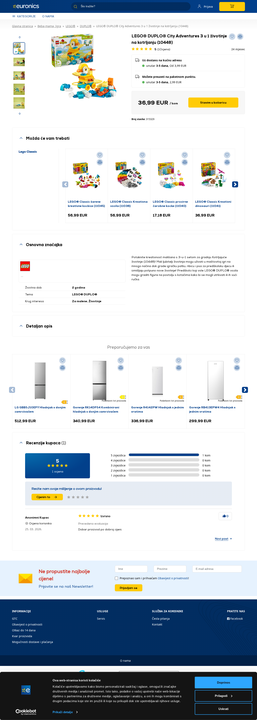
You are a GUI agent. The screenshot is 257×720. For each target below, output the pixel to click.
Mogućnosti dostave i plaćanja (32, 642)
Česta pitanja (161, 618)
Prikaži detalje (63, 712)
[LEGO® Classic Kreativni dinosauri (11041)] (214, 175)
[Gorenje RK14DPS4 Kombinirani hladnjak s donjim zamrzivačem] (99, 381)
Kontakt (157, 624)
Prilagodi (221, 695)
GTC (14, 618)
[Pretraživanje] (186, 7)
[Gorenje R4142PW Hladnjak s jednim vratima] (157, 381)
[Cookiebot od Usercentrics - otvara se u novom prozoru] (26, 712)
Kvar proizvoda (22, 636)
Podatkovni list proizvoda (114, 400)
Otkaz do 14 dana (24, 630)
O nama (48, 16)
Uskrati (223, 709)
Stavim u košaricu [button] (213, 102)
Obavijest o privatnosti (173, 578)
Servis (101, 618)
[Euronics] (28, 6)
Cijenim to (43, 497)
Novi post (221, 538)
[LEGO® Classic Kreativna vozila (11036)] (129, 175)
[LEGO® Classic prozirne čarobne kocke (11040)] (171, 175)
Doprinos (223, 682)
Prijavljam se (128, 588)
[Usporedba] (100, 162)
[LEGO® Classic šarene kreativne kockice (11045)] (86, 175)
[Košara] (232, 6)
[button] (20, 37)
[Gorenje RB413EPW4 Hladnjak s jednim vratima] (215, 381)
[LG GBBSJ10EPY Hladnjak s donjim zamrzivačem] (41, 381)
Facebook (236, 618)
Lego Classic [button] (28, 151)
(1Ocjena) (162, 49)
